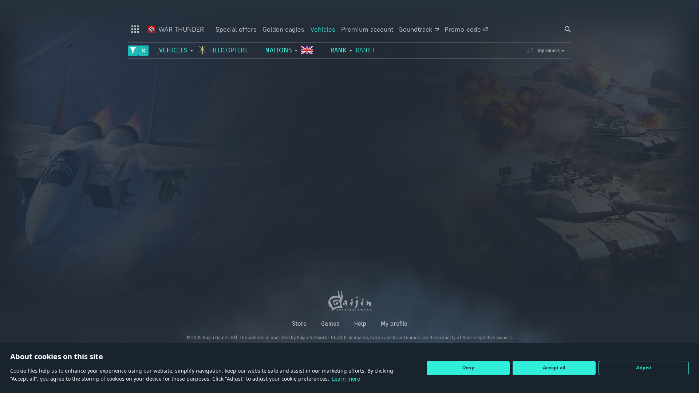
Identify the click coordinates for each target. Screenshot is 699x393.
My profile (394, 323)
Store (299, 323)
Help (360, 323)
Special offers (236, 29)
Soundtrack (415, 29)
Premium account (367, 29)
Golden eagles (283, 29)
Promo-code (463, 29)
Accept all (554, 367)
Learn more (346, 378)
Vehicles (322, 29)
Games (330, 323)
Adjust (643, 367)
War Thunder (180, 29)
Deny (468, 367)
